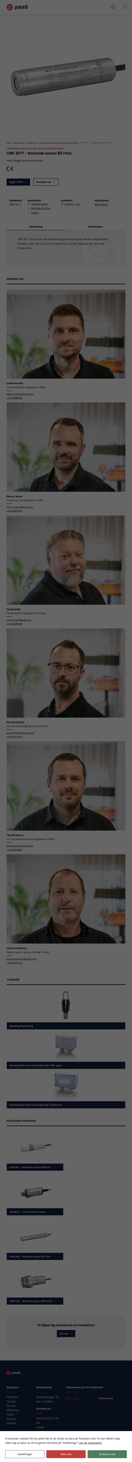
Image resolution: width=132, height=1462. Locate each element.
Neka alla (66, 1454)
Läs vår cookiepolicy (90, 1443)
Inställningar (25, 1454)
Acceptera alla (107, 1454)
